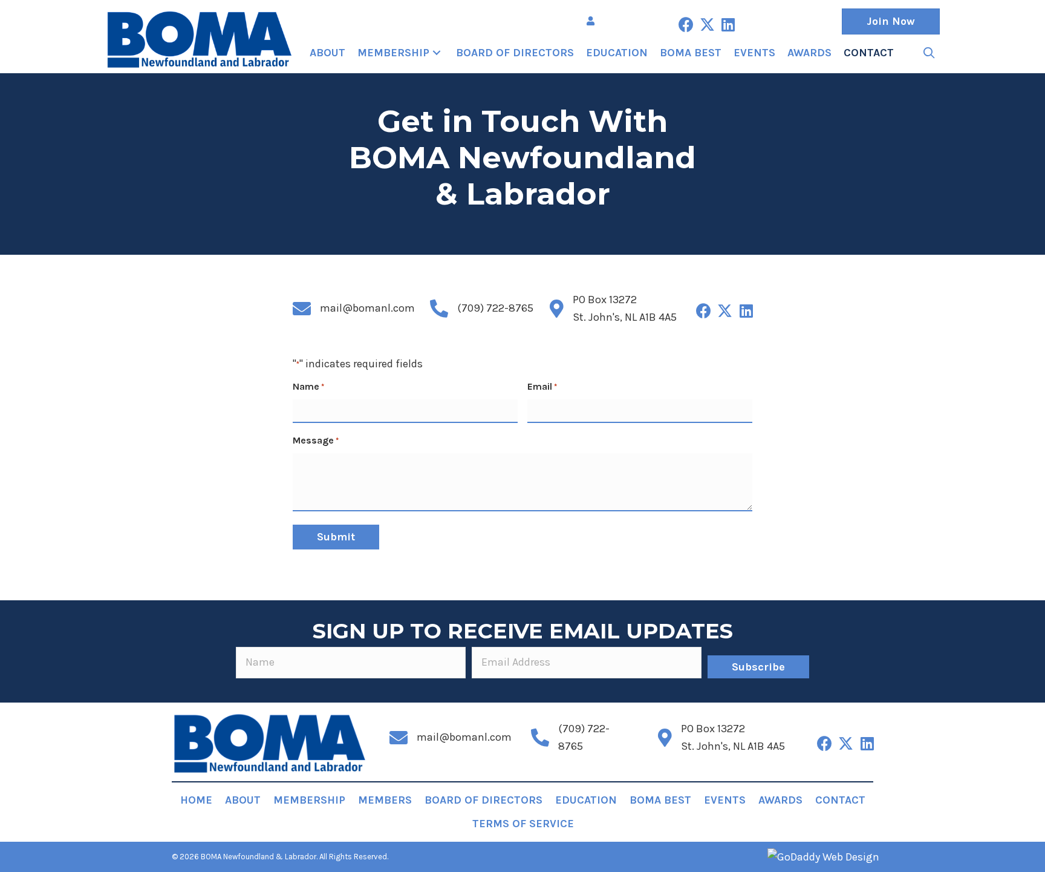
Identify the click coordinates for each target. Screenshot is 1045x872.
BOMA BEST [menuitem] (660, 800)
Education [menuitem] (586, 800)
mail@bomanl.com (367, 308)
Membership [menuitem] (309, 800)
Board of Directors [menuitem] (483, 800)
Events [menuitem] (725, 800)
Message (316, 440)
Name (308, 386)
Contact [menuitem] (840, 800)
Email (542, 386)
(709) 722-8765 (495, 308)
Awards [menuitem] (780, 800)
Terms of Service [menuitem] (523, 823)
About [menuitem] (243, 800)
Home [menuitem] (196, 800)
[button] (686, 24)
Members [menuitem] (385, 800)
